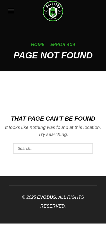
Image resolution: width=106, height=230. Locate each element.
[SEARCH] (87, 148)
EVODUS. (47, 197)
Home (37, 44)
